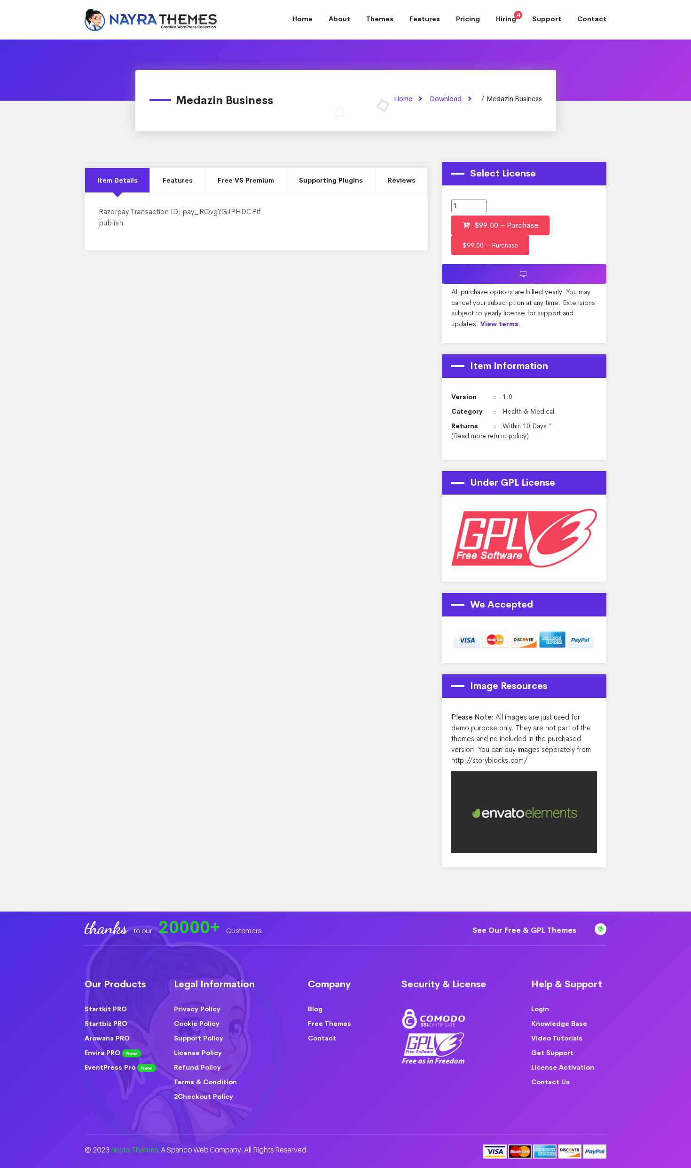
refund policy (507, 436)
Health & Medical (528, 411)
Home (302, 19)
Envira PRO (111, 1052)
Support (546, 19)
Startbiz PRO (106, 1023)
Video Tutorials (556, 1038)
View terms (499, 324)
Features (424, 19)
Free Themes (329, 1023)
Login (540, 1009)
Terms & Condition (205, 1082)
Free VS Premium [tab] (246, 180)
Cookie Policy (197, 1023)
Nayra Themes (134, 1149)
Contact (591, 19)
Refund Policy (197, 1067)
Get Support (552, 1052)
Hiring (508, 17)
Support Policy (198, 1038)
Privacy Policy (197, 1009)
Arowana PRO (107, 1038)
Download (446, 99)
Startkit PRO (106, 1009)
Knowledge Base (559, 1023)
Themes (379, 19)
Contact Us (550, 1082)
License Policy (198, 1052)
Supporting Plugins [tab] (331, 180)
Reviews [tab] (402, 180)
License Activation (562, 1067)
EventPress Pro (118, 1067)
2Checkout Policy (203, 1096)
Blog (315, 1009)
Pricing (468, 19)
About (339, 19)
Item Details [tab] (117, 180)
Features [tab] (178, 180)
